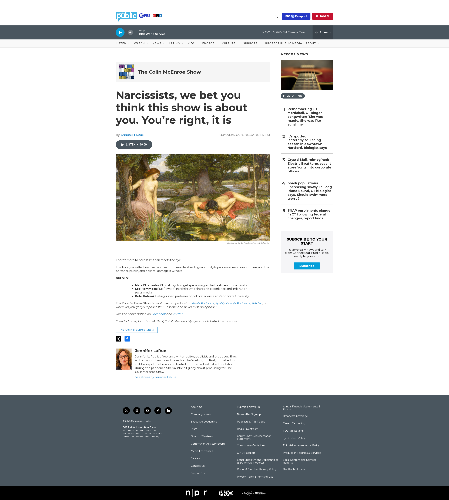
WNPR (139, 433)
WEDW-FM (129, 433)
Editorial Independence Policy (301, 445)
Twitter (178, 314)
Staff (194, 429)
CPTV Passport (246, 453)
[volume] (131, 32)
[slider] (136, 32)
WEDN (134, 430)
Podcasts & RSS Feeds (251, 421)
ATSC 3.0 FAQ (151, 436)
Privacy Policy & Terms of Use (255, 476)
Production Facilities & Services (302, 453)
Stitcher (257, 303)
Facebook (159, 314)
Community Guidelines (251, 445)
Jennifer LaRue (132, 135)
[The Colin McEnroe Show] (126, 72)
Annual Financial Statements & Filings (301, 408)
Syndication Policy (294, 438)
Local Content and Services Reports (299, 461)
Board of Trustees (202, 436)
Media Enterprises (202, 451)
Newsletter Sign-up (249, 414)
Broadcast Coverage (295, 416)
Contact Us (198, 466)
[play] (120, 32)
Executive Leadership (204, 421)
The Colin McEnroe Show (169, 72)
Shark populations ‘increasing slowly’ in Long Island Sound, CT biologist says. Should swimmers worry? (310, 191)
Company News (200, 414)
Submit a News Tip (248, 407)
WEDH (126, 430)
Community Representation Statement (254, 437)
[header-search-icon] (276, 16)
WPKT (148, 433)
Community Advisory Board (208, 443)
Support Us (198, 473)
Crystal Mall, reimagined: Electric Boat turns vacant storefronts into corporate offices (309, 165)
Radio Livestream (248, 429)
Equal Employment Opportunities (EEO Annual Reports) (257, 461)
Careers (195, 458)
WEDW (144, 430)
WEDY (152, 430)
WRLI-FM (157, 433)
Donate (324, 16)
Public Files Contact (133, 436)
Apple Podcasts (203, 303)
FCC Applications (293, 431)
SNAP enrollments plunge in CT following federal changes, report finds (309, 214)
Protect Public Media (283, 43)
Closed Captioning (294, 423)
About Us (196, 407)
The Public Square (294, 469)
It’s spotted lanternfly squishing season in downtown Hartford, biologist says (307, 142)
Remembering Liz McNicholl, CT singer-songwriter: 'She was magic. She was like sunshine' (305, 116)
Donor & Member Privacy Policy (256, 469)
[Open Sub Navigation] (129, 43)
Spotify (220, 303)
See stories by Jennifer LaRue (155, 377)
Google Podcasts (238, 303)
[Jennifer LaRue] (124, 359)
